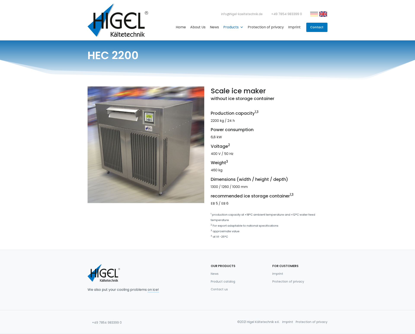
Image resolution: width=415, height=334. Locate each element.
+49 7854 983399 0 (106, 322)
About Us (198, 27)
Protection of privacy (266, 27)
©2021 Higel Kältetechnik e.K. (258, 322)
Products (231, 27)
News (214, 27)
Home (181, 27)
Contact (316, 27)
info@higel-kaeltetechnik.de (241, 14)
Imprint (294, 27)
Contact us (219, 289)
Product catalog (223, 281)
